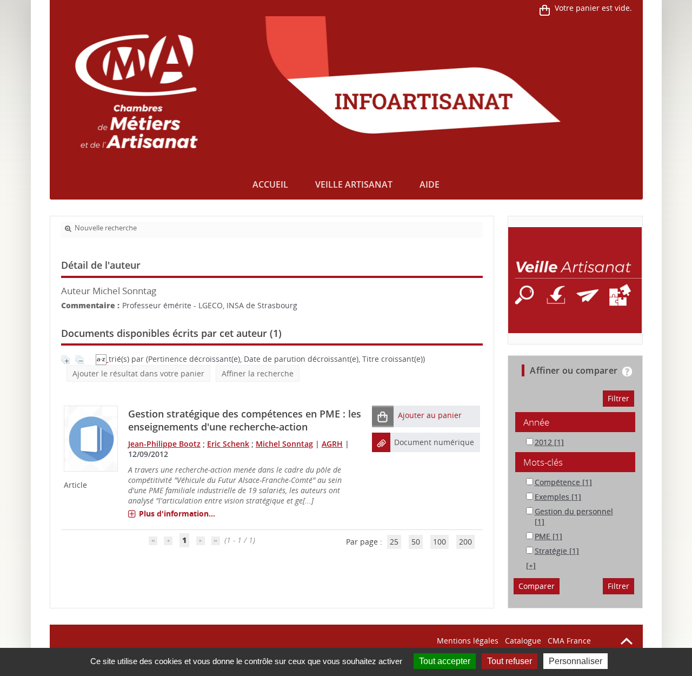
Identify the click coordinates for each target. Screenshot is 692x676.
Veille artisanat (353, 184)
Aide (430, 184)
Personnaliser (575, 661)
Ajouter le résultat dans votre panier (138, 373)
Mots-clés (543, 462)
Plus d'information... (177, 513)
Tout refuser (509, 661)
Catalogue (523, 640)
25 (394, 541)
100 (439, 541)
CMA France (569, 640)
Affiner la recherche (258, 373)
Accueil (270, 184)
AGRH (332, 444)
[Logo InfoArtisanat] (575, 280)
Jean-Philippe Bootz (164, 444)
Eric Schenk (228, 444)
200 (465, 541)
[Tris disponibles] (102, 359)
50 (415, 541)
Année (536, 422)
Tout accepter (444, 661)
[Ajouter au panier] (383, 416)
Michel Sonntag (284, 444)
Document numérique (434, 442)
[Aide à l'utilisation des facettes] (627, 371)
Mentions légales (467, 640)
